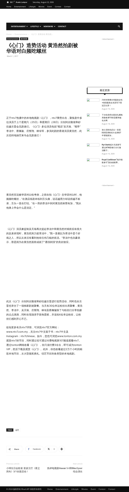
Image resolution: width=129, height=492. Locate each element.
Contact (67, 6)
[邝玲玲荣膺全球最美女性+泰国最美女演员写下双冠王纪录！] (93, 102)
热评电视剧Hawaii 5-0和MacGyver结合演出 (64, 470)
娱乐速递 (24, 39)
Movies (41, 6)
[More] (61, 449)
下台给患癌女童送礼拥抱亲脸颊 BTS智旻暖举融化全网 (112, 118)
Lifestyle (32, 6)
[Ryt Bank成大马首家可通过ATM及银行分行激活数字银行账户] (93, 147)
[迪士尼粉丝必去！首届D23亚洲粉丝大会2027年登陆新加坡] (93, 132)
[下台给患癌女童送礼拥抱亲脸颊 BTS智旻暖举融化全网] (93, 117)
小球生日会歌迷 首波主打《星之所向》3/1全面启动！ (23, 470)
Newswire (48, 26)
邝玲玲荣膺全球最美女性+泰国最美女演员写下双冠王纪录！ (112, 103)
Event (49, 6)
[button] (119, 26)
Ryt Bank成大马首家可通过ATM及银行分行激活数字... (111, 148)
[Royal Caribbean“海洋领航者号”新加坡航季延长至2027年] (93, 162)
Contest (58, 6)
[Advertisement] (32, 164)
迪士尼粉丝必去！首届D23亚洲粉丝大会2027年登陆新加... (111, 133)
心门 (17, 430)
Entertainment (20, 6)
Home (8, 6)
